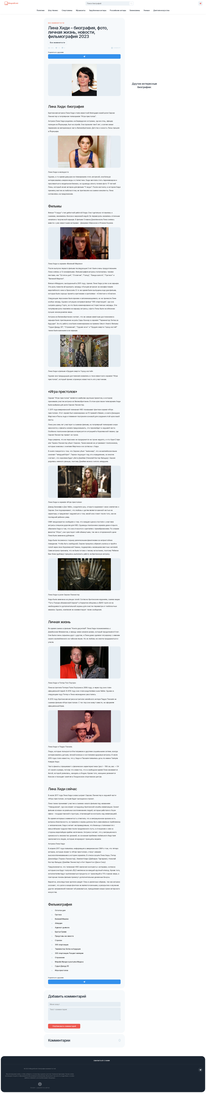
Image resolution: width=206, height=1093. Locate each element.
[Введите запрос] (109, 3)
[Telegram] (200, 3)
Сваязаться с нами (102, 1060)
